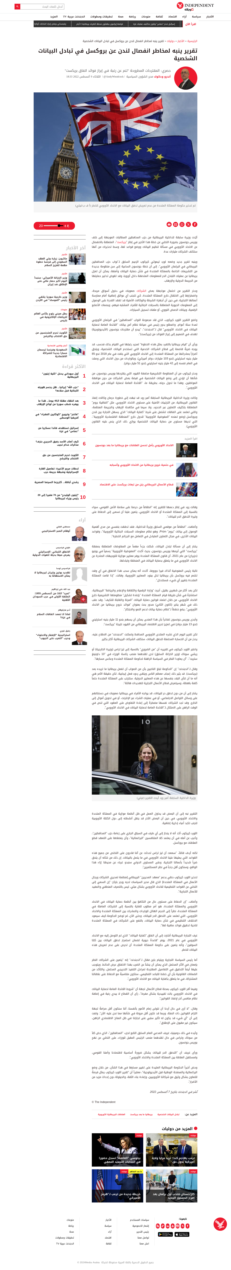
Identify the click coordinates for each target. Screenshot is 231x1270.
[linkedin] (167, 1226)
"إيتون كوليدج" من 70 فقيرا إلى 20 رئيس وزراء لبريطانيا (58, 497)
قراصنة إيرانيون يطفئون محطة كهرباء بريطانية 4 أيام (122, 24)
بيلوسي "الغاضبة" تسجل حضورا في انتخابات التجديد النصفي (120, 1160)
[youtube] (172, 1226)
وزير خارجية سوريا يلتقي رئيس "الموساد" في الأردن (51, 299)
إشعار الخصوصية (140, 1226)
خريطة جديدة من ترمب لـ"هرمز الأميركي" (121, 1196)
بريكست (121, 242)
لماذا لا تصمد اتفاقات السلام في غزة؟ (53, 616)
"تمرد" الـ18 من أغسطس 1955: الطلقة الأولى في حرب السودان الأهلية (51, 596)
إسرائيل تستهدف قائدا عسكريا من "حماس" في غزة (58, 430)
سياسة (196, 16)
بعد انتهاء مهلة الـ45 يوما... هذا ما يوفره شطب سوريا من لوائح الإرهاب (58, 403)
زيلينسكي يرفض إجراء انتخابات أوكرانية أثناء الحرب (66, 24)
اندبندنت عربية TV (74, 16)
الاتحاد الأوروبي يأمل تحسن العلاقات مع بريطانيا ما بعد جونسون (134, 445)
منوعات (145, 16)
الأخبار (210, 16)
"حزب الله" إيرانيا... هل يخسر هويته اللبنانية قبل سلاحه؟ (58, 389)
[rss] (157, 1226)
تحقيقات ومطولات (101, 16)
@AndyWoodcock (113, 76)
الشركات (140, 290)
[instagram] (177, 1226)
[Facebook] (187, 1226)
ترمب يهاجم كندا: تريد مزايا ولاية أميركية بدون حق (173, 1160)
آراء (184, 16)
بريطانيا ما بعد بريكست (141, 1114)
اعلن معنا (144, 1243)
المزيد (54, 16)
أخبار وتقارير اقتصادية (57, 345)
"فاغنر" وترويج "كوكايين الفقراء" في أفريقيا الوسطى (57, 416)
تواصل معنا (143, 1237)
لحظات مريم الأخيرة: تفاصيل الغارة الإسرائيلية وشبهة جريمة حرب (59, 470)
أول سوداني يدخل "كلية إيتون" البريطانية (60, 375)
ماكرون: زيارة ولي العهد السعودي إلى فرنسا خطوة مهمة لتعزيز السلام (51, 262)
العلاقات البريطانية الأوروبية (111, 1114)
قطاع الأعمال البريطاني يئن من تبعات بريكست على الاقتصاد (137, 485)
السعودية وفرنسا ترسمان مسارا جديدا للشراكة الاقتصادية (52, 353)
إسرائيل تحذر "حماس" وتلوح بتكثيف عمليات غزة (176, 24)
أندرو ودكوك (162, 76)
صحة (120, 16)
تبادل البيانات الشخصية (168, 1114)
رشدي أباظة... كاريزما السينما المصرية (56, 482)
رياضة (132, 16)
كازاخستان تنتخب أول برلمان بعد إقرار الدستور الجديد (174, 1196)
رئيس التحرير (142, 1232)
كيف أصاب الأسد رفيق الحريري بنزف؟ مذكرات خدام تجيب (57, 443)
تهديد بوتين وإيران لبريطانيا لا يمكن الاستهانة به (52, 574)
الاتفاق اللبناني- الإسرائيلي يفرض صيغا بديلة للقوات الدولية (51, 553)
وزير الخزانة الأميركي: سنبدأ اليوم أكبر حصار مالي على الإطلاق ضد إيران (50, 281)
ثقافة (159, 16)
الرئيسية (192, 41)
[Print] (169, 224)
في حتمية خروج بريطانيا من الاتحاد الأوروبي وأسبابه (142, 465)
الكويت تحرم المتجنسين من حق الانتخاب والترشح (51, 334)
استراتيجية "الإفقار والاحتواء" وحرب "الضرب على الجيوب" (53, 637)
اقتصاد (172, 16)
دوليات (171, 41)
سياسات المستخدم (139, 1220)
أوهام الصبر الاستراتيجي (56, 531)
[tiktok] (163, 1226)
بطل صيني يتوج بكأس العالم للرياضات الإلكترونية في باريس (50, 317)
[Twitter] (182, 1226)
